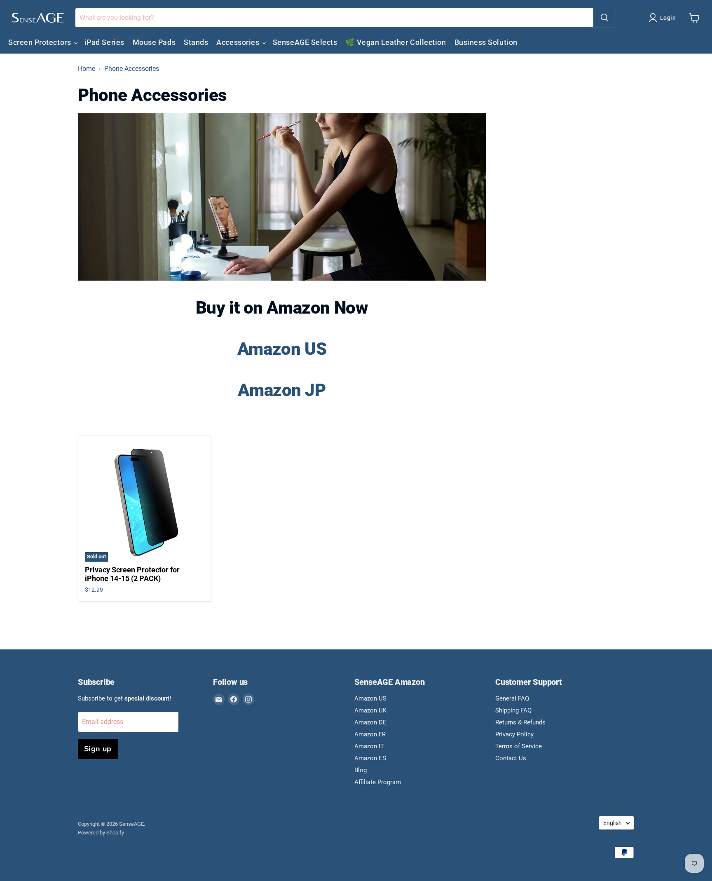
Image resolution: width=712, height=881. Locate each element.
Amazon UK (370, 710)
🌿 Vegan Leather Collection (395, 42)
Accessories (238, 42)
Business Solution (486, 42)
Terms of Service (518, 746)
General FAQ (512, 698)
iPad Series (104, 42)
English (612, 823)
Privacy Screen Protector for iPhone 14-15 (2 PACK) (132, 574)
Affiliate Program (377, 782)
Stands (196, 42)
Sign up (98, 749)
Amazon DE (370, 722)
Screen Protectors (40, 42)
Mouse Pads (154, 42)
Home (86, 69)
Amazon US (281, 349)
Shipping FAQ (513, 710)
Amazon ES (370, 758)
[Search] (604, 17)
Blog (360, 770)
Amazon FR (370, 734)
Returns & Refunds (520, 722)
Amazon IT (369, 746)
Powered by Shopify (101, 832)
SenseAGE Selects (305, 42)
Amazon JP (282, 390)
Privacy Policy (514, 734)
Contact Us (510, 758)
